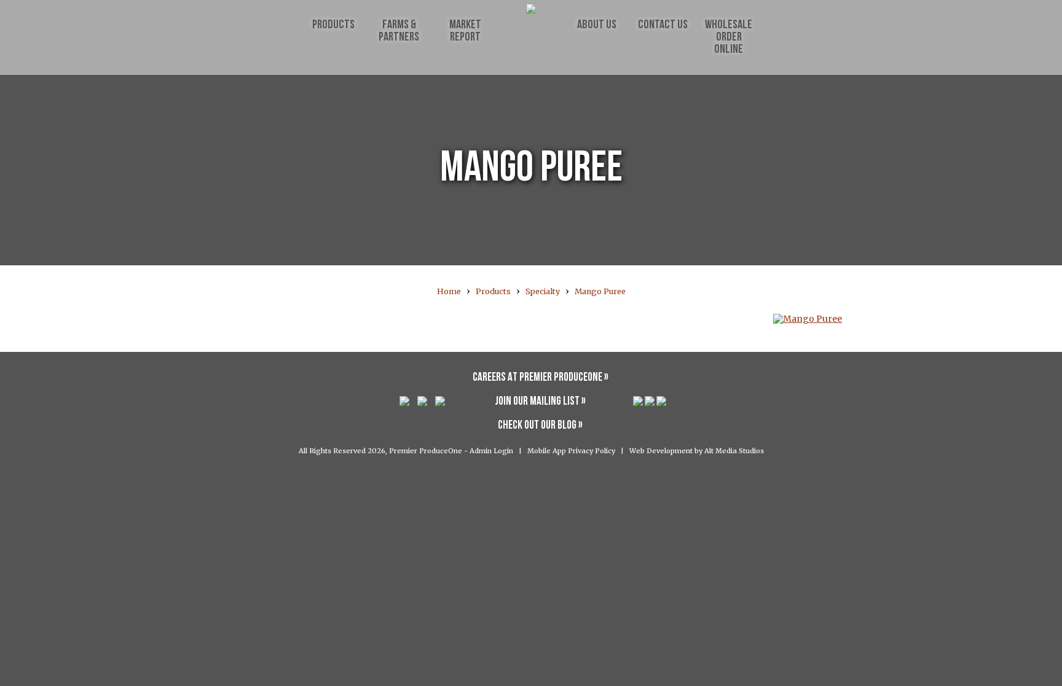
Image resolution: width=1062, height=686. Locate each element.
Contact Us (663, 25)
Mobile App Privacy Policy (571, 450)
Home (449, 291)
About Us (596, 25)
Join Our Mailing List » (540, 402)
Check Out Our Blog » (540, 426)
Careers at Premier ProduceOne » (540, 378)
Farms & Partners (399, 31)
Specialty (542, 291)
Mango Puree (600, 291)
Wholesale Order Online (728, 37)
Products (333, 25)
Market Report (465, 31)
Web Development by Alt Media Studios (696, 450)
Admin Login (491, 450)
